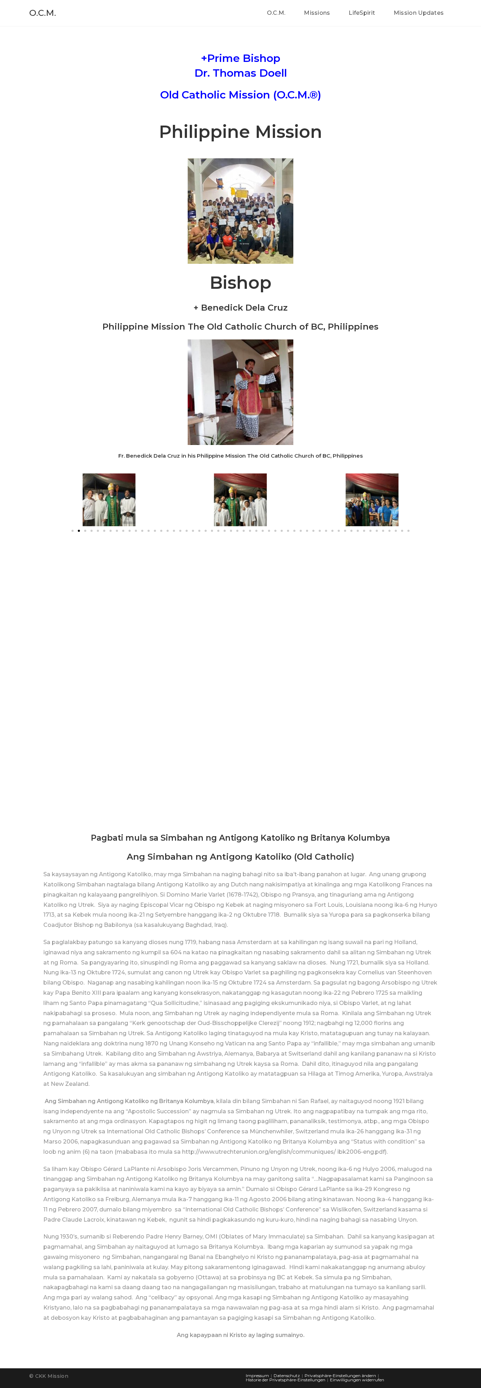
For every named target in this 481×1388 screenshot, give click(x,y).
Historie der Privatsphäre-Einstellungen (285, 1379)
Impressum (257, 1375)
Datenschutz (287, 1375)
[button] (72, 531)
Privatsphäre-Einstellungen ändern (340, 1375)
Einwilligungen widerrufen (357, 1379)
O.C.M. (42, 13)
